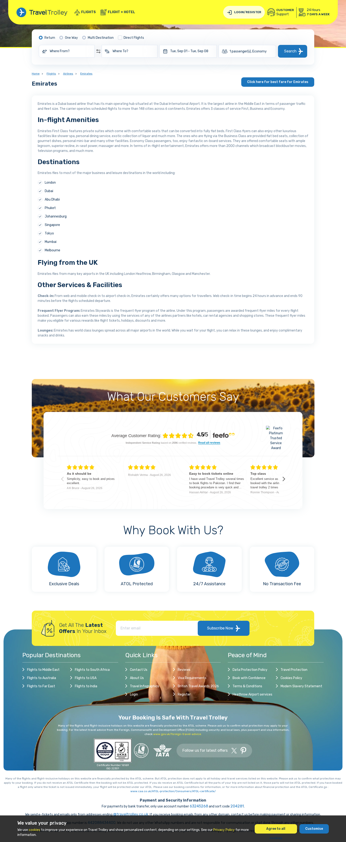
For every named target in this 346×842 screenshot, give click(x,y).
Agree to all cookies (275, 830)
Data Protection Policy (250, 670)
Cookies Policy (291, 678)
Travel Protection (294, 670)
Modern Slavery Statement (301, 686)
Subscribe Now (220, 628)
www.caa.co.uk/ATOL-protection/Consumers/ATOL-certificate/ (173, 791)
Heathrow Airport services (252, 694)
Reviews (184, 670)
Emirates (86, 73)
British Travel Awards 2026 (198, 686)
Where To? (120, 51)
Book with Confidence (249, 678)
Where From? (60, 51)
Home (36, 73)
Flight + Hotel (121, 12)
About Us (137, 678)
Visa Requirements (192, 678)
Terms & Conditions (247, 686)
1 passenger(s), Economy (248, 51)
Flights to (43, 670)
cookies (34, 830)
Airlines (68, 73)
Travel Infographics (144, 686)
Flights (88, 12)
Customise (314, 829)
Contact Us (138, 670)
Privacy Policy (224, 830)
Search (290, 51)
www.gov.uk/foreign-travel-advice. (177, 734)
